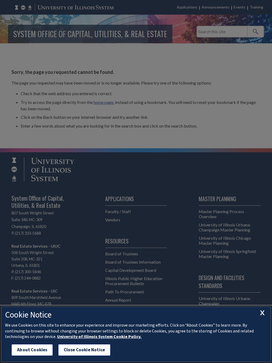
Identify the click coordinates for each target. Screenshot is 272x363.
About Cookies (32, 350)
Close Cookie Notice (84, 350)
